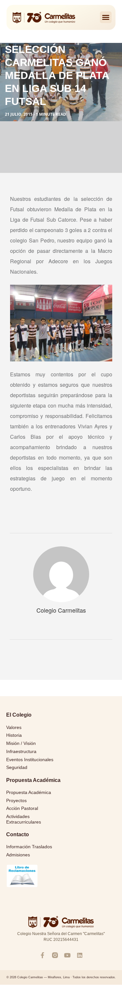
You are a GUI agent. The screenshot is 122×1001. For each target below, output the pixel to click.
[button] (106, 17)
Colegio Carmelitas (61, 610)
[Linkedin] (80, 955)
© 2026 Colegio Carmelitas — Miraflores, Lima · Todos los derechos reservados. (61, 977)
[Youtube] (67, 955)
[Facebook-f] (43, 955)
